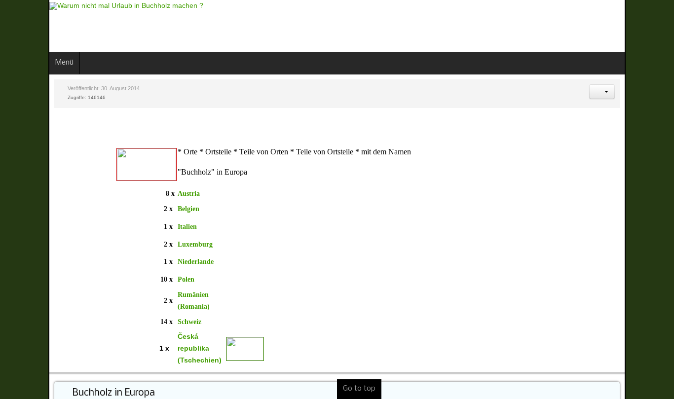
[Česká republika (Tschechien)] (197, 348)
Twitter (640, 25)
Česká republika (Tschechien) (151, 348)
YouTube (657, 25)
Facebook (624, 25)
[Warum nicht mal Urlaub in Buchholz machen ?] (78, 6)
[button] (650, 91)
